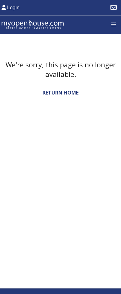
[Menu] (113, 24)
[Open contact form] (113, 7)
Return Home (60, 92)
